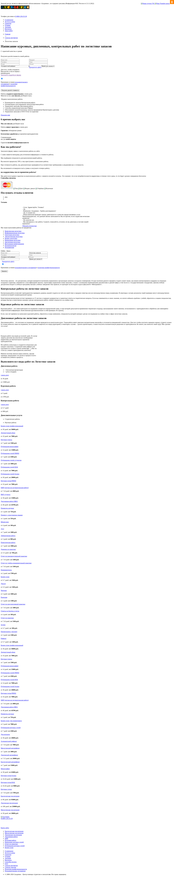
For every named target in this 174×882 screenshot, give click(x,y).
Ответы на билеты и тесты (10, 611)
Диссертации (5, 734)
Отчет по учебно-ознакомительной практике (16, 563)
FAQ (6, 864)
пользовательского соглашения (25, 267)
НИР (6, 838)
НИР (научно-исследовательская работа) (15, 488)
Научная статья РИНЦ (8, 481)
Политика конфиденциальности (16, 869)
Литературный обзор (8, 433)
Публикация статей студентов (11, 460)
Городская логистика (12, 235)
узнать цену (5, 375)
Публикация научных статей (11, 727)
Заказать (4, 271)
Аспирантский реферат (9, 741)
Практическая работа (8, 542)
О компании (9, 20)
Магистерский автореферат (10, 748)
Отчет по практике (7, 618)
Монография (5, 769)
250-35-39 (21, 16)
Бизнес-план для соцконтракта (11, 721)
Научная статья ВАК (8, 782)
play (6, 197)
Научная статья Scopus (8, 775)
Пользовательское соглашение (15, 871)
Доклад (3, 584)
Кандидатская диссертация (10, 796)
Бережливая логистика (12, 240)
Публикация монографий (9, 446)
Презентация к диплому (9, 631)
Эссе (2, 529)
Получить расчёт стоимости (10, 90)
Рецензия (4, 597)
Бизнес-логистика (11, 238)
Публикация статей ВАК (9, 467)
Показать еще (5, 115)
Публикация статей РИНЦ (10, 453)
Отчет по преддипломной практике (13, 604)
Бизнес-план (5, 577)
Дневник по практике (8, 549)
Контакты (8, 29)
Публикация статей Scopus (10, 474)
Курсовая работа (10, 840)
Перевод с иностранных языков (12, 515)
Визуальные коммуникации (14, 244)
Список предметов (11, 865)
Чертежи (4, 590)
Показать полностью (29, 226)
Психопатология (10, 245)
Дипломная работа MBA (9, 501)
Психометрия (9, 247)
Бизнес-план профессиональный (12, 426)
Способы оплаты (11, 862)
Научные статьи (6, 789)
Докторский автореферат (9, 755)
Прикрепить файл (35, 67)
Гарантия (8, 23)
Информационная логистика (15, 233)
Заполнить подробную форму (11, 75)
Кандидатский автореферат (10, 762)
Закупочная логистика (12, 242)
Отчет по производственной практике (14, 556)
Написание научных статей (14, 842)
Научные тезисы (6, 440)
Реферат (3, 638)
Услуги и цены (10, 21)
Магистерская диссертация (10, 810)
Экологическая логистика (14, 236)
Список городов (10, 867)
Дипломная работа (11, 837)
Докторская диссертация (9, 803)
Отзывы (7, 25)
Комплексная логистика (13, 231)
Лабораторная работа (8, 536)
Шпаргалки (5, 522)
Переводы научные (7, 508)
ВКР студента (5, 494)
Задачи (3, 625)
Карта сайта (5, 828)
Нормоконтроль (6, 570)
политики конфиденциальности (9, 85)
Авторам (8, 27)
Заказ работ (9, 31)
